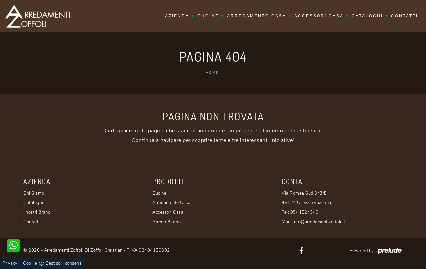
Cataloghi (367, 16)
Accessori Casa (319, 16)
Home (212, 72)
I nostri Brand (36, 212)
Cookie (30, 263)
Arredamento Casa (256, 16)
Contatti (404, 16)
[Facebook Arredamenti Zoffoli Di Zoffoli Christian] (301, 250)
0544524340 (304, 212)
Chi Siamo (33, 193)
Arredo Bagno (166, 222)
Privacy (10, 263)
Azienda (177, 16)
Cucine (208, 16)
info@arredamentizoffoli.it (319, 222)
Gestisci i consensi (64, 263)
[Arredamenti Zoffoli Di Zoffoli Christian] (37, 16)
